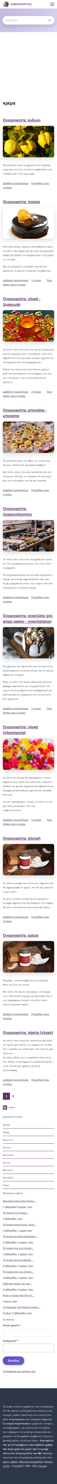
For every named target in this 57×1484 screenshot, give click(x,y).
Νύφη (6, 1132)
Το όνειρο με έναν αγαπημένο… (20, 1236)
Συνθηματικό (9, 1341)
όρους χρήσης (10, 1461)
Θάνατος (8, 1170)
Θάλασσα (8, 1155)
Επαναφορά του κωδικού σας (19, 1371)
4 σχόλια (36, 820)
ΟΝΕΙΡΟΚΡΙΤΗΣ (21, 4)
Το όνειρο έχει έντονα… (16, 1213)
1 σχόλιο (36, 280)
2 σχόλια (36, 392)
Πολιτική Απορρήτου (31, 1461)
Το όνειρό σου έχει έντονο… (18, 1272)
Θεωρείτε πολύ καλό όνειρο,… (20, 1201)
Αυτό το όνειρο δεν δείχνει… (18, 1295)
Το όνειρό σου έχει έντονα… (18, 1248)
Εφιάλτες (8, 1139)
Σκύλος (7, 1162)
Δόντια (7, 1147)
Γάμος (6, 1185)
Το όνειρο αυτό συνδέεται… (18, 1260)
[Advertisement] (28, 62)
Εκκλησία (8, 1177)
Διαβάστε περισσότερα (15, 183)
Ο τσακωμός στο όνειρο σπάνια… (22, 1307)
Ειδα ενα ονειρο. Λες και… (17, 1283)
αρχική (43, 1465)
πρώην (6, 1124)
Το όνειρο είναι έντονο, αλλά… (19, 1224)
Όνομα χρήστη (11, 1325)
